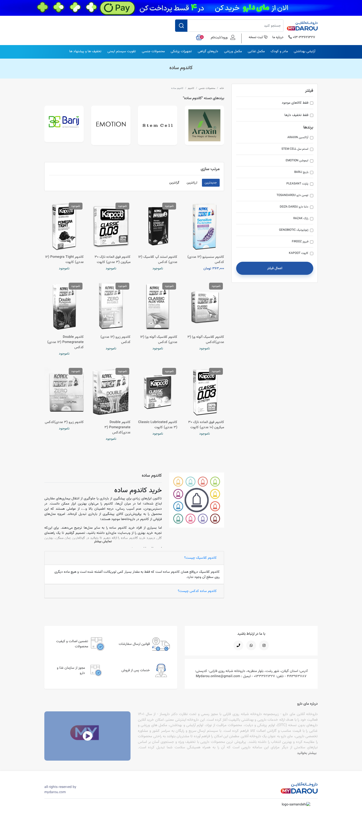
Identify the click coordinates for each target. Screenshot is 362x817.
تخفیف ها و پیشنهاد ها (85, 51)
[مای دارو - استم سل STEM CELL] (157, 125)
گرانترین (174, 182)
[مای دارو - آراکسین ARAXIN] (204, 125)
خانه (222, 88)
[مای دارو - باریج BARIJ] (64, 124)
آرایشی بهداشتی (304, 51)
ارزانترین (192, 182)
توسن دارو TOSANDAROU (292, 195)
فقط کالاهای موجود (295, 102)
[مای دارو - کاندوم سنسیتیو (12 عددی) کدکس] (204, 226)
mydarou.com (55, 792)
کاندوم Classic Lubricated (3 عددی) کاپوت (157, 424)
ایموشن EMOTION (297, 160)
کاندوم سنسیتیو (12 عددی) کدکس (205, 259)
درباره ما (277, 37)
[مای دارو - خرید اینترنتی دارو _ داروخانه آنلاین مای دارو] (302, 27)
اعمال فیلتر (274, 268)
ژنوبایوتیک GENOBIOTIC (293, 230)
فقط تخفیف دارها (296, 115)
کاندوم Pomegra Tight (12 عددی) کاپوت (64, 259)
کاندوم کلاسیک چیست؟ (200, 558)
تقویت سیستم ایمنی (121, 51)
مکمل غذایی (256, 51)
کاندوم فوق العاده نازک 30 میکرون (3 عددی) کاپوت (113, 259)
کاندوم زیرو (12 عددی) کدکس (115, 339)
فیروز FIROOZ (300, 241)
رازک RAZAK (300, 218)
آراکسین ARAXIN (297, 137)
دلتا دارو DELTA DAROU (294, 207)
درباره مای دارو (307, 703)
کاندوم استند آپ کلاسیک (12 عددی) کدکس (157, 259)
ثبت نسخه (256, 37)
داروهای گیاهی (208, 51)
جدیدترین (211, 182)
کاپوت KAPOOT (298, 253)
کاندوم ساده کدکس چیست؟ (197, 591)
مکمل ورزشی (233, 51)
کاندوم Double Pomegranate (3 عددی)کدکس (117, 427)
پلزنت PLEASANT (297, 183)
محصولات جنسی (153, 51)
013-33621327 (303, 37)
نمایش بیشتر (103, 541)
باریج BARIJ (301, 172)
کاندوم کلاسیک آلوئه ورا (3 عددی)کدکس (205, 339)
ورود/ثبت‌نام (220, 37)
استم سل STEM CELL (294, 149)
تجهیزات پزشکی (181, 51)
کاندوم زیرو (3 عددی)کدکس (64, 422)
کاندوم (191, 88)
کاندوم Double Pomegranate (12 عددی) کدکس (65, 342)
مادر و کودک (279, 51)
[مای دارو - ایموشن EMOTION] (111, 125)
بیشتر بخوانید (306, 753)
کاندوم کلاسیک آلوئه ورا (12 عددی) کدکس (158, 339)
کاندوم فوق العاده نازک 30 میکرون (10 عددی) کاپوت (206, 424)
